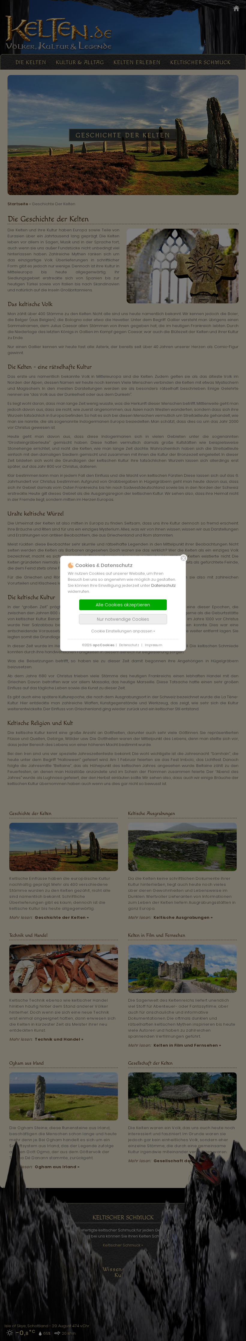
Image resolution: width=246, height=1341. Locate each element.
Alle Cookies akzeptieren (123, 605)
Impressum (153, 645)
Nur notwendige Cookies (123, 619)
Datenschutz (163, 585)
